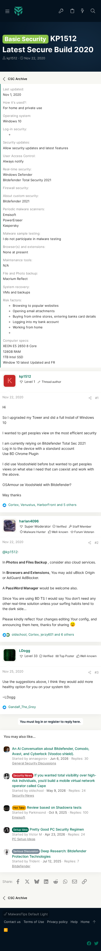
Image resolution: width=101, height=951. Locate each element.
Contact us (12, 922)
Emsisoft (18, 817)
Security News (23, 795)
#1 (97, 398)
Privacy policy (57, 922)
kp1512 (12, 58)
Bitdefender (21, 866)
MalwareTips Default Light (27, 914)
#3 (97, 672)
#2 (97, 543)
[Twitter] (96, 943)
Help (74, 922)
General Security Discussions (34, 763)
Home (85, 922)
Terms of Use (34, 922)
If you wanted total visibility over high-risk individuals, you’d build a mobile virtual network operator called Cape (54, 780)
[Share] (90, 398)
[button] (7, 11)
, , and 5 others (42, 505)
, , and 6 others (43, 634)
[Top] (94, 922)
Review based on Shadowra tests (47, 807)
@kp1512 (9, 552)
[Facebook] (89, 943)
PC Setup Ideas (23, 839)
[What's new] (83, 11)
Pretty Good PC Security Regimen (48, 829)
